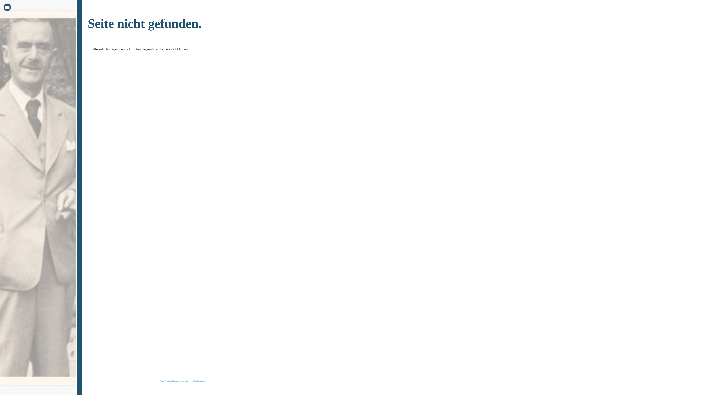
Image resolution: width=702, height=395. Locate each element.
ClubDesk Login (199, 381)
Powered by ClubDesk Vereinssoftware (174, 381)
